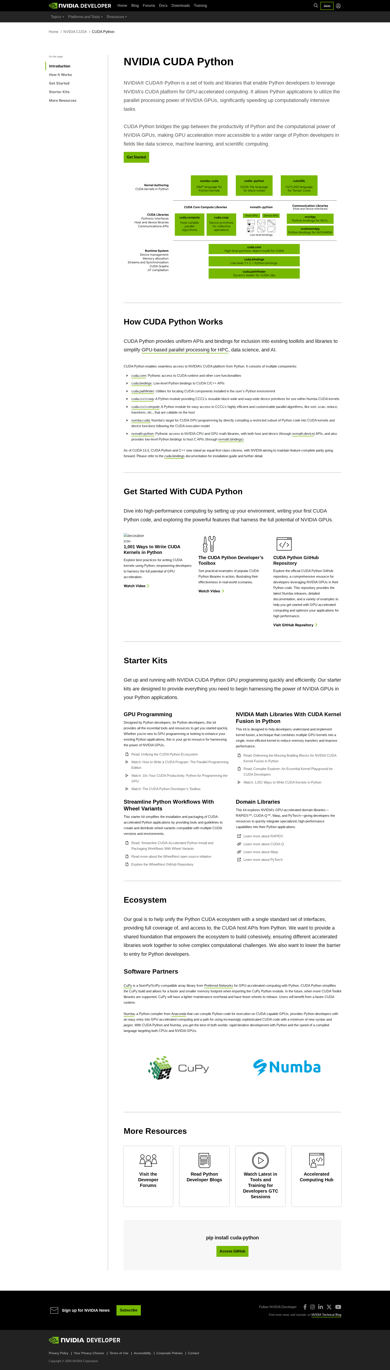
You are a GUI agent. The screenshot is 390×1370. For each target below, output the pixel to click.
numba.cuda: (141, 420)
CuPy (128, 985)
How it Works (60, 74)
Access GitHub (232, 1251)
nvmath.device (303, 433)
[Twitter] (329, 1307)
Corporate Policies (169, 1353)
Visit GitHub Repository (293, 625)
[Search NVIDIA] (316, 5)
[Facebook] (305, 1307)
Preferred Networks (218, 985)
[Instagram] (312, 1307)
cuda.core (138, 375)
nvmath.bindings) (231, 439)
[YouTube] (338, 1307)
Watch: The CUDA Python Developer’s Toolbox (166, 789)
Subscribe (128, 1310)
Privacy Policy (58, 1353)
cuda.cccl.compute (145, 407)
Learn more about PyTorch (263, 860)
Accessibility (142, 1353)
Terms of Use (118, 1353)
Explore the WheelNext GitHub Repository (162, 864)
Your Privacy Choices (89, 1353)
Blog (135, 5)
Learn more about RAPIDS (263, 836)
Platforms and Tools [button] (84, 17)
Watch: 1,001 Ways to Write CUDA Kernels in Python (282, 782)
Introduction (59, 66)
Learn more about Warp (261, 852)
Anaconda (178, 1014)
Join (327, 6)
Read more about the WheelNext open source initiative (171, 856)
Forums (149, 5)
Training (200, 5)
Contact (193, 1353)
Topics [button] (56, 17)
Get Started (59, 83)
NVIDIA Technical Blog (326, 1314)
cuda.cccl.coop (142, 399)
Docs (163, 5)
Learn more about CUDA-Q (264, 844)
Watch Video (134, 586)
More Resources (62, 100)
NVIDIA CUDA (75, 32)
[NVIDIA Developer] (80, 6)
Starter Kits (59, 91)
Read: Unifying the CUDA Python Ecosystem (164, 754)
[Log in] (338, 6)
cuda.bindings (141, 383)
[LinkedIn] (320, 1307)
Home (122, 5)
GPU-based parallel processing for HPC (185, 350)
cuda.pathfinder (142, 391)
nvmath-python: (142, 433)
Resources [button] (115, 17)
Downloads (181, 5)
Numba (129, 1014)
